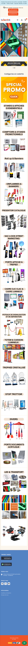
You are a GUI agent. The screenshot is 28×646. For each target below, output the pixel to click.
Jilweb (14, 639)
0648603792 (13, 14)
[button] (17, 20)
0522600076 (13, 10)
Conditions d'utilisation (6, 593)
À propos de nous (4, 595)
